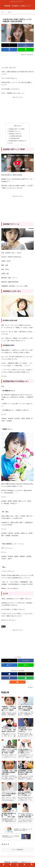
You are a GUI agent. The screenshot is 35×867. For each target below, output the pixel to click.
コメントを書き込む (17, 849)
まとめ (10, 143)
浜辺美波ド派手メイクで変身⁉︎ (16, 129)
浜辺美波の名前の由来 (16, 136)
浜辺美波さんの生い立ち (15, 133)
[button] (31, 460)
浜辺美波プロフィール (14, 131)
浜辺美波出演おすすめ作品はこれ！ (18, 140)
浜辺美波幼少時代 (14, 138)
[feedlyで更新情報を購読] (26, 678)
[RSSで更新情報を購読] (18, 682)
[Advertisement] (17, 60)
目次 (15, 125)
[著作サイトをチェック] (9, 674)
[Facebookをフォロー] (9, 678)
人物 (4, 626)
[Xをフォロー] (26, 674)
